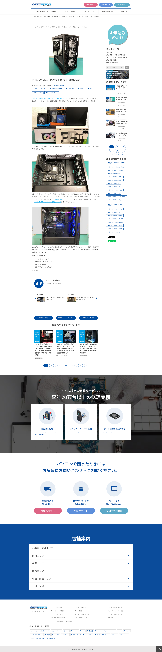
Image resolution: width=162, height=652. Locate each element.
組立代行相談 (43, 318)
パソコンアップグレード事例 (116, 57)
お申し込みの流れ (108, 11)
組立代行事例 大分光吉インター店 (116, 200)
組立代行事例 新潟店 (114, 232)
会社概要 (110, 618)
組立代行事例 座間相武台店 (116, 222)
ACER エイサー (52, 639)
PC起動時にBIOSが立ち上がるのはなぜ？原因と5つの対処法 (122, 111)
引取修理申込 (90, 5)
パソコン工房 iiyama (103, 635)
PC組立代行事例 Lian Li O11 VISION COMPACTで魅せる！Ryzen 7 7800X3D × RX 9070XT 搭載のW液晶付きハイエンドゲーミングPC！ (43, 349)
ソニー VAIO (88, 635)
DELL (67, 631)
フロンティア (77, 635)
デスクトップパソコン (40, 88)
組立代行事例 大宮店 (114, 193)
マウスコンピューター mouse (106, 631)
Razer (115, 635)
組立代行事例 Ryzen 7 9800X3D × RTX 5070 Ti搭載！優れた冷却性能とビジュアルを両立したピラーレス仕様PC (88, 348)
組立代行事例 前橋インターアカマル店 (116, 205)
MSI (120, 631)
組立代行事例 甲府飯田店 (115, 177)
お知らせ (109, 52)
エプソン (66, 635)
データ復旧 (78, 611)
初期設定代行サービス (63, 199)
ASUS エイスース (37, 635)
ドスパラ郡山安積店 (57, 88)
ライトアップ (38, 92)
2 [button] (51, 365)
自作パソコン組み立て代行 (58, 98)
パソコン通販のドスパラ (115, 614)
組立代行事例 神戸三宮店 (115, 190)
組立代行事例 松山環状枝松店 (116, 167)
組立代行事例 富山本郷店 (115, 180)
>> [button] (86, 365)
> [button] (80, 365)
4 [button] (111, 150)
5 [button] (117, 150)
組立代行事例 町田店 (114, 173)
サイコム (56, 635)
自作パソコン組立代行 (82, 614)
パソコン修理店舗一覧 (115, 607)
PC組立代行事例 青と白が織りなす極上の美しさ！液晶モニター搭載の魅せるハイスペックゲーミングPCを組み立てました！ (65, 348)
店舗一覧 (124, 11)
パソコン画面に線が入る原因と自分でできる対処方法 (122, 122)
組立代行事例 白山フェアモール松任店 (116, 163)
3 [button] (57, 365)
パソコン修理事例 (56, 607)
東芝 (48, 635)
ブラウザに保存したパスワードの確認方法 (122, 99)
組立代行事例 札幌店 (114, 183)
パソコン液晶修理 (80, 607)
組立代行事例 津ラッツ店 (115, 209)
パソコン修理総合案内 (58, 618)
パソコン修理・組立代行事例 (46, 11)
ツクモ (128, 631)
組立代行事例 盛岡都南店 (115, 215)
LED (91, 88)
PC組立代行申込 (122, 5)
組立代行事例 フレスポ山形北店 (117, 196)
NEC (83, 631)
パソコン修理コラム (57, 614)
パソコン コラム (89, 11)
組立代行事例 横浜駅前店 (115, 225)
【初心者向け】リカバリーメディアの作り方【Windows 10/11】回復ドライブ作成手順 (122, 87)
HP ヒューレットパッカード (40, 631)
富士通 (91, 631)
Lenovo (75, 631)
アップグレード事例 (57, 611)
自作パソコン (71, 88)
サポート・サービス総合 (115, 611)
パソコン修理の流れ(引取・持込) (61, 621)
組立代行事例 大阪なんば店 (116, 170)
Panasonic (124, 635)
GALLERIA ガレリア (38, 639)
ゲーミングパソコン (52, 92)
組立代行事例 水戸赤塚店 (115, 228)
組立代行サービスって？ (66, 318)
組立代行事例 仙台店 (114, 186)
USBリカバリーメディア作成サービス (47, 202)
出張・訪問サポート (81, 618)
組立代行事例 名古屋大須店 (116, 219)
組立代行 (82, 88)
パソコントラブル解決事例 (116, 55)
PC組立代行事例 (67, 16)
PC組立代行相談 (114, 510)
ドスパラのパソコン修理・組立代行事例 (45, 16)
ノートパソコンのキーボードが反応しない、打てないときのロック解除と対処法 (122, 134)
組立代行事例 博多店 (114, 212)
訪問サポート (105, 5)
